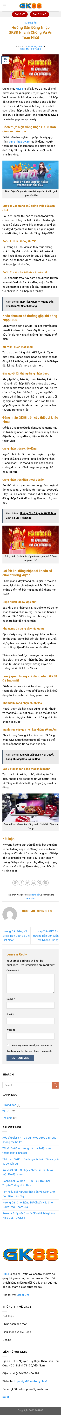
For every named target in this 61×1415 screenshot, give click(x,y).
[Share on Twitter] (27, 883)
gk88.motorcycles (30, 49)
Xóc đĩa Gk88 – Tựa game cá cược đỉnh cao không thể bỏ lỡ (29, 1140)
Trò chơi (7, 1117)
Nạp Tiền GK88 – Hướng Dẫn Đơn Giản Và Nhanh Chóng (46, 936)
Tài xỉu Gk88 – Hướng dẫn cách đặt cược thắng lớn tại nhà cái (27, 1150)
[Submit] (55, 1085)
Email (10, 1014)
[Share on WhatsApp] (15, 883)
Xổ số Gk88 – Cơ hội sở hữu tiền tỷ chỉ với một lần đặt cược (28, 1172)
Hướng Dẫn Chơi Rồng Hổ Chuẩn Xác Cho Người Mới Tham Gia (27, 1205)
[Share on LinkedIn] (45, 883)
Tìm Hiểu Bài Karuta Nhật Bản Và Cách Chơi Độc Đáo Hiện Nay (28, 1194)
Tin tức (6, 1111)
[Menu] (4, 6)
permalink (30, 898)
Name (11, 998)
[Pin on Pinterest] (39, 883)
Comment (13, 970)
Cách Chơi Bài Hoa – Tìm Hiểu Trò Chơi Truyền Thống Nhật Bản (26, 1183)
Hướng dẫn (30, 23)
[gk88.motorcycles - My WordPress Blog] (30, 5)
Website (11, 1029)
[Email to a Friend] (33, 883)
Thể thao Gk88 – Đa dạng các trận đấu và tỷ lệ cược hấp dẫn (30, 1161)
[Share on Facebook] (21, 883)
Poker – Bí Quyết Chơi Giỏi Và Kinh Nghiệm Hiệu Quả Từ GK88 (28, 1215)
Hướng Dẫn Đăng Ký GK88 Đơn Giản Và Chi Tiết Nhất (16, 936)
